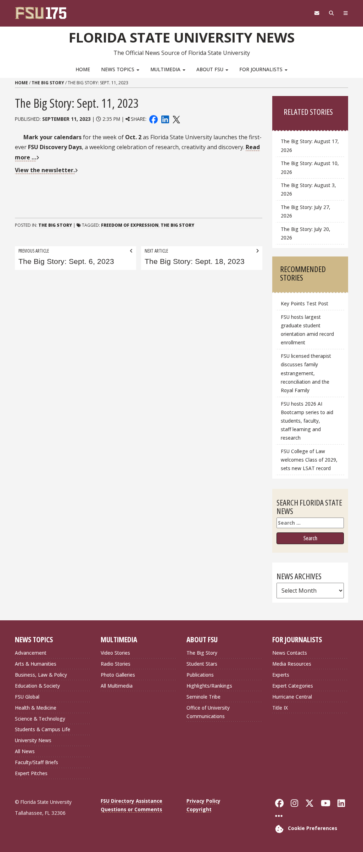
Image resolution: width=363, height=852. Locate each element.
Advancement (30, 652)
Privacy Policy (203, 800)
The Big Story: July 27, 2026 (305, 211)
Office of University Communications (208, 712)
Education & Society (37, 685)
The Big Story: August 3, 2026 (308, 189)
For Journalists (261, 69)
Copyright (199, 809)
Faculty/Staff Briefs (36, 762)
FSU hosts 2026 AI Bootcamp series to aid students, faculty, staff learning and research (307, 420)
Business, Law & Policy (41, 674)
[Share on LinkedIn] (165, 118)
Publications (200, 674)
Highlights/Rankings (209, 685)
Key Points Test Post (304, 303)
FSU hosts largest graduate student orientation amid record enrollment (307, 330)
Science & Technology (40, 718)
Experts (280, 674)
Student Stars (201, 663)
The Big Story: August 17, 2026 (310, 145)
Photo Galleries (118, 674)
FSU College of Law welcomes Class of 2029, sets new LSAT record (309, 460)
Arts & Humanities (35, 663)
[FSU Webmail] (316, 13)
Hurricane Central (292, 696)
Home (83, 69)
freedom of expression (129, 225)
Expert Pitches (31, 773)
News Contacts (289, 652)
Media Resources (291, 663)
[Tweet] (176, 118)
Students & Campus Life (42, 729)
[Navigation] (345, 13)
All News (25, 751)
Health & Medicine (35, 707)
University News (33, 740)
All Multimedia (117, 685)
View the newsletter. (45, 170)
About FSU (210, 69)
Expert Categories (292, 685)
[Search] (331, 13)
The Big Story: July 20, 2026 (305, 233)
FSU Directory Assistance (131, 800)
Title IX (280, 707)
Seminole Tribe (203, 696)
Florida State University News (182, 37)
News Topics (118, 69)
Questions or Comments (131, 809)
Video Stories (115, 652)
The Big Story (48, 83)
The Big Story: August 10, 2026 (310, 167)
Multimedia (166, 69)
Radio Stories (115, 663)
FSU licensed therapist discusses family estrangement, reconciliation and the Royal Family (306, 373)
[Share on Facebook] (153, 118)
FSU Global (27, 696)
